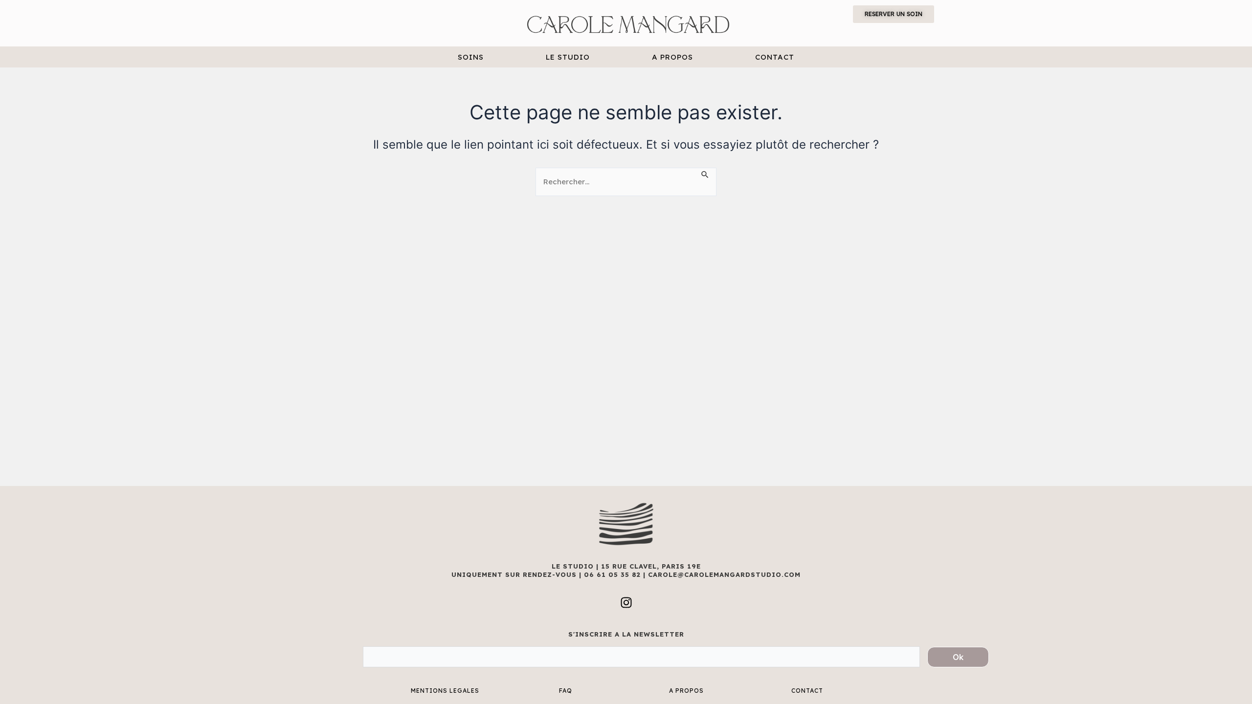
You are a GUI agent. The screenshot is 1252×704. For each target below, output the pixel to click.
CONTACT (774, 57)
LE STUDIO (568, 57)
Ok (958, 657)
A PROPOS (672, 57)
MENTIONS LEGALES (445, 690)
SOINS (471, 57)
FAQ (565, 690)
